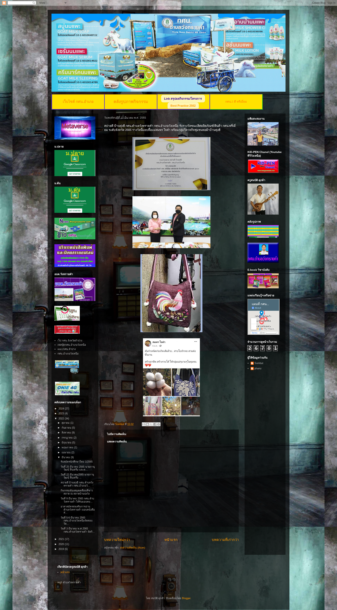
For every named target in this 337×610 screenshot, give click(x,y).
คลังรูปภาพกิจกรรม (131, 101)
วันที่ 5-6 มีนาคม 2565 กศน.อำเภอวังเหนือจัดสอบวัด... (76, 520)
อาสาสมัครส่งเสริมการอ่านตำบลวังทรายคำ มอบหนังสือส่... (78, 509)
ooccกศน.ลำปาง (67, 349)
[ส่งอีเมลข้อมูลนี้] (144, 424)
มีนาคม (66, 457)
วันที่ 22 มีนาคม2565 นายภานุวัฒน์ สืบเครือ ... (77, 476)
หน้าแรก (170, 540)
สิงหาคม (67, 432)
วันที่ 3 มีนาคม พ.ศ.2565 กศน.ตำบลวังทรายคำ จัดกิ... (78, 530)
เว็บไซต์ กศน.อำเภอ (78, 101)
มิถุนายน (67, 442)
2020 (62, 544)
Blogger (186, 598)
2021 (62, 539)
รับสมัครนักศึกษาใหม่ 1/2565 (77, 461)
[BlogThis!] (147, 424)
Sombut (259, 363)
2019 (62, 549)
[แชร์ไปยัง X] (151, 424)
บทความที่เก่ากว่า (225, 540)
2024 (62, 408)
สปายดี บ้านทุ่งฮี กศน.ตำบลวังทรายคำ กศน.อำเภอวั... (77, 484)
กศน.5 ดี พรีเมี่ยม (236, 101)
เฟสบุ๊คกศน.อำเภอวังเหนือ (72, 344)
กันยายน (67, 427)
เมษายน (66, 452)
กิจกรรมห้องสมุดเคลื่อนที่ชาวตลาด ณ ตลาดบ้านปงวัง (77, 492)
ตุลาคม (66, 422)
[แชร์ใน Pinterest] (159, 424)
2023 (62, 413)
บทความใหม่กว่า (117, 540)
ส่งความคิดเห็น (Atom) (132, 547)
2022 (62, 418)
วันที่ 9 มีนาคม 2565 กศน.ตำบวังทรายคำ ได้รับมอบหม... (77, 500)
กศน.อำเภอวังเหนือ (68, 353)
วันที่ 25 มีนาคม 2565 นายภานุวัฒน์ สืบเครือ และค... (78, 468)
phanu (258, 368)
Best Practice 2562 (183, 105)
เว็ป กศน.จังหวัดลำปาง (70, 340)
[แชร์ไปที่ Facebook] (155, 424)
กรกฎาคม (68, 437)
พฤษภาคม (68, 447)
